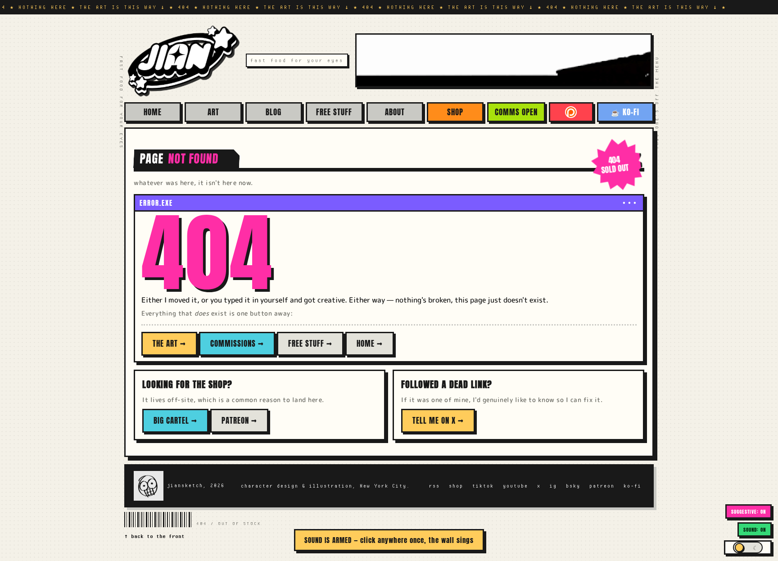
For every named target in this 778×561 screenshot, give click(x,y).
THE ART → (169, 343)
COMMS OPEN (516, 112)
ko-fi (633, 486)
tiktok (483, 486)
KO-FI (625, 112)
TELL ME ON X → (438, 420)
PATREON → (239, 420)
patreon (602, 486)
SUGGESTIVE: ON (748, 512)
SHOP (455, 112)
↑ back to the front (154, 536)
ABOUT (395, 112)
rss (434, 486)
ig (553, 486)
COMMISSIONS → (237, 343)
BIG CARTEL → (175, 420)
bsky (573, 486)
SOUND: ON (754, 530)
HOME (153, 112)
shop (456, 486)
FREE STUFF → (310, 343)
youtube (515, 486)
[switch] (748, 547)
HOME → (370, 343)
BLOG (273, 112)
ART (213, 112)
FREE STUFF (334, 112)
